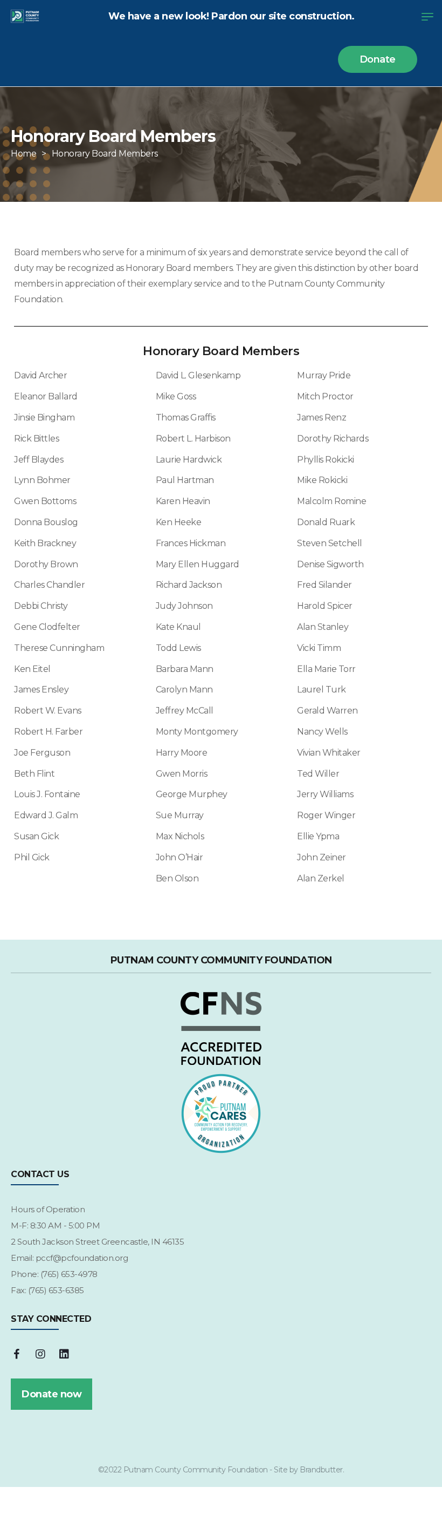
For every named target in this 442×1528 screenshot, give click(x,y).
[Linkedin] (64, 1354)
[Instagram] (40, 1354)
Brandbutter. (322, 1470)
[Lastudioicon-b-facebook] (16, 1354)
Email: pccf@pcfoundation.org (69, 1258)
